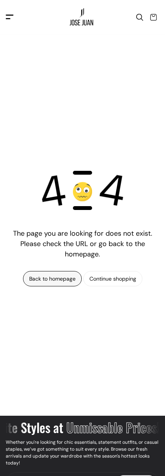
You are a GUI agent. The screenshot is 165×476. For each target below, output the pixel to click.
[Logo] (82, 17)
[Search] (139, 17)
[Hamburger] (9, 17)
